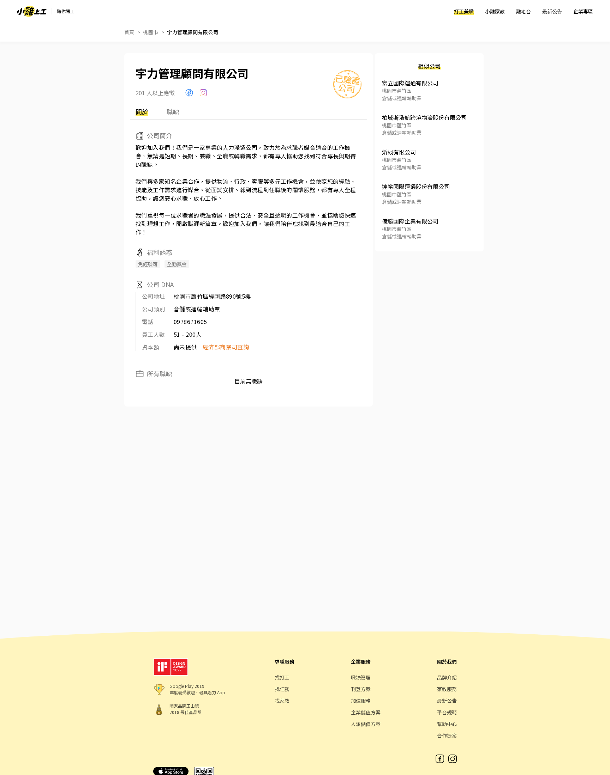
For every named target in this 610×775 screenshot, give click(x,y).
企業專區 (583, 11)
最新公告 (552, 11)
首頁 (129, 32)
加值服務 (361, 700)
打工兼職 (464, 11)
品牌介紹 (447, 677)
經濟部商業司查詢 (226, 347)
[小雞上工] (32, 11)
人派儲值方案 (366, 723)
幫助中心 (447, 723)
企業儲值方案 (366, 712)
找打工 (282, 677)
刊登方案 (361, 688)
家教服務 (447, 688)
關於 (142, 111)
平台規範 (447, 712)
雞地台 (523, 11)
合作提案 (447, 735)
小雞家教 (495, 11)
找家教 (282, 700)
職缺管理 (361, 677)
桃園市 (150, 32)
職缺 (173, 111)
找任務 (282, 688)
